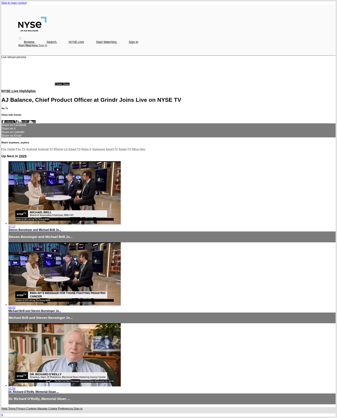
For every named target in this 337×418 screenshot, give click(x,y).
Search (52, 42)
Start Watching (106, 42)
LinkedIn (23, 121)
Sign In (42, 45)
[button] (20, 38)
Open (66, 84)
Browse (29, 42)
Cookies (31, 408)
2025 (23, 156)
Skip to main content (14, 2)
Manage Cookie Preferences (55, 408)
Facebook (8, 121)
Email (32, 121)
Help (4, 408)
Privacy (21, 408)
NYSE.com (76, 42)
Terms (12, 408)
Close (59, 84)
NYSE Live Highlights (18, 91)
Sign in (133, 42)
